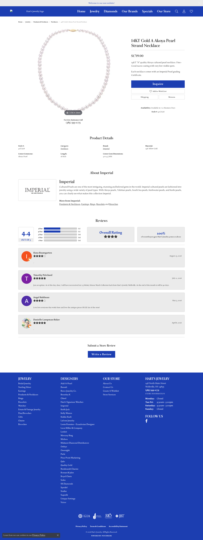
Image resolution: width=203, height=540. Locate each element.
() (79, 229)
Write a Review (101, 354)
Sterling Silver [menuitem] (24, 387)
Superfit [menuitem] (64, 495)
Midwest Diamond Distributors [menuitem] (75, 443)
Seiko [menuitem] (63, 480)
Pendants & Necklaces (40, 22)
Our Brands (130, 11)
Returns (172, 97)
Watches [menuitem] (22, 405)
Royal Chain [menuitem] (66, 476)
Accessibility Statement (118, 526)
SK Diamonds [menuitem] (67, 483)
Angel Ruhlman (41, 297)
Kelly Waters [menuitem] (66, 413)
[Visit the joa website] (97, 516)
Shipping (144, 97)
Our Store (164, 11)
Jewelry (94, 11)
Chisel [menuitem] (63, 398)
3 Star (40, 234)
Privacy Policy (81, 526)
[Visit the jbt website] (120, 516)
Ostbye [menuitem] (64, 446)
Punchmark (107, 536)
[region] (73, 71)
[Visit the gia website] (84, 516)
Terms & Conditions (98, 526)
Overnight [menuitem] (65, 450)
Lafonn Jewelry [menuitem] (67, 420)
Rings (92, 204)
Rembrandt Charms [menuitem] (69, 469)
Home (81, 11)
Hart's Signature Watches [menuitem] (72, 402)
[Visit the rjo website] (108, 516)
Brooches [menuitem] (22, 424)
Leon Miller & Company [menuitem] (71, 428)
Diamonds (110, 11)
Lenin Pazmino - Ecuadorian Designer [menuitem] (78, 424)
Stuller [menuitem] (64, 491)
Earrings (85, 204)
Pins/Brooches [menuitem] (24, 413)
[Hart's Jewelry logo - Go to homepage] (35, 11)
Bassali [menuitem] (64, 387)
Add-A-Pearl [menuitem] (66, 383)
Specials (147, 11)
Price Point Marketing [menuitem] (70, 457)
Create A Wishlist (111, 391)
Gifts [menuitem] (20, 417)
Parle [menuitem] (63, 454)
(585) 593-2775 (73, 122)
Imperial (106, 149)
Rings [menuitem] (20, 398)
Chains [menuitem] (21, 420)
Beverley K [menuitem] (65, 394)
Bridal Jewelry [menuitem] (24, 383)
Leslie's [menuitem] (64, 431)
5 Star (40, 229)
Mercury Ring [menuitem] (67, 435)
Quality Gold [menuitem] (66, 465)
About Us (107, 383)
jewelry (27, 22)
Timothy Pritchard (42, 275)
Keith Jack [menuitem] (65, 409)
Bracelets (100, 204)
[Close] (199, 3)
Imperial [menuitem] (64, 405)
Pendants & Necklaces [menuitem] (28, 394)
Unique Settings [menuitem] (68, 498)
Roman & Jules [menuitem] (67, 472)
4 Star (40, 231)
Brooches (113, 204)
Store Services (109, 394)
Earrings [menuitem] (22, 391)
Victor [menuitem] (63, 502)
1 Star (40, 240)
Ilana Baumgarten (42, 252)
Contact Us (108, 387)
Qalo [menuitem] (63, 461)
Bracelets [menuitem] (22, 402)
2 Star (40, 237)
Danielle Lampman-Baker (46, 319)
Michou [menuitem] (64, 439)
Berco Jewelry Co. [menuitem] (68, 391)
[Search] (176, 11)
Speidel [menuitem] (64, 487)
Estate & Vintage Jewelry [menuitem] (29, 409)
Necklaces (54, 22)
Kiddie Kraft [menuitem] (66, 417)
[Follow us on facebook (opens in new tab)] (146, 421)
